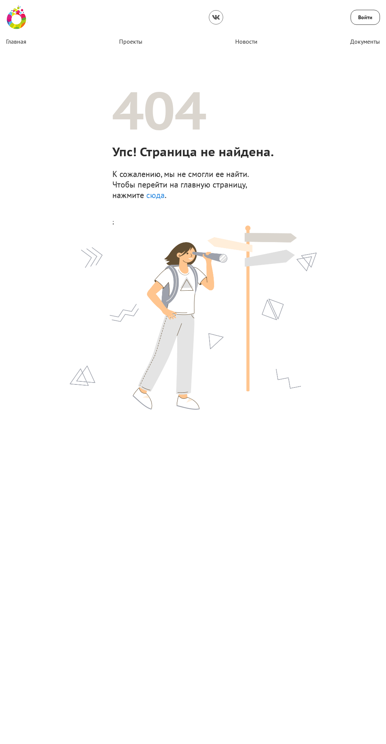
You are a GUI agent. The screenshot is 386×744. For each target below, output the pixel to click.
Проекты (130, 41)
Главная (16, 41)
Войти (365, 17)
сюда (155, 195)
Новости (246, 41)
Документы (365, 41)
